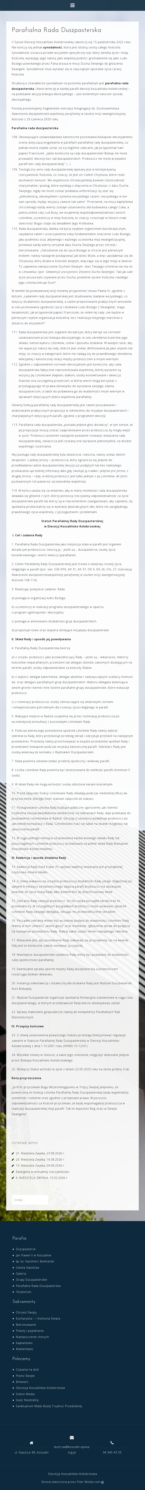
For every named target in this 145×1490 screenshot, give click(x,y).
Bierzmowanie (26, 1325)
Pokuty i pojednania (30, 1331)
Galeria (21, 1274)
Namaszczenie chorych (32, 1337)
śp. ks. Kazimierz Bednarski (35, 1261)
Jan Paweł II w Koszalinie (33, 1255)
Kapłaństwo (24, 1343)
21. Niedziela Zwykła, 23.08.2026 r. (40, 1153)
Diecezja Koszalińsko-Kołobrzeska (40, 1388)
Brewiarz (22, 1382)
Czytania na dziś (27, 1369)
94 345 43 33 (112, 1452)
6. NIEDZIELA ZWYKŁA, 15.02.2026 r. (42, 1178)
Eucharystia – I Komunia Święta (38, 1318)
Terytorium (23, 1292)
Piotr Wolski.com (89, 1482)
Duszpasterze (26, 1249)
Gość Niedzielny (27, 1400)
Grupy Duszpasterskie (31, 1280)
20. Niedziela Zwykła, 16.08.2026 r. (40, 1159)
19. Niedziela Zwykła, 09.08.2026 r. (40, 1165)
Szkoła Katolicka (27, 1267)
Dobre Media (25, 1394)
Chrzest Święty (26, 1312)
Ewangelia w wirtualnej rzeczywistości (42, 1172)
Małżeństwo (24, 1349)
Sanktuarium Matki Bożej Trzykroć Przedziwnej (49, 1406)
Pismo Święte (25, 1376)
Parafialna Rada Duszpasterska (38, 1286)
